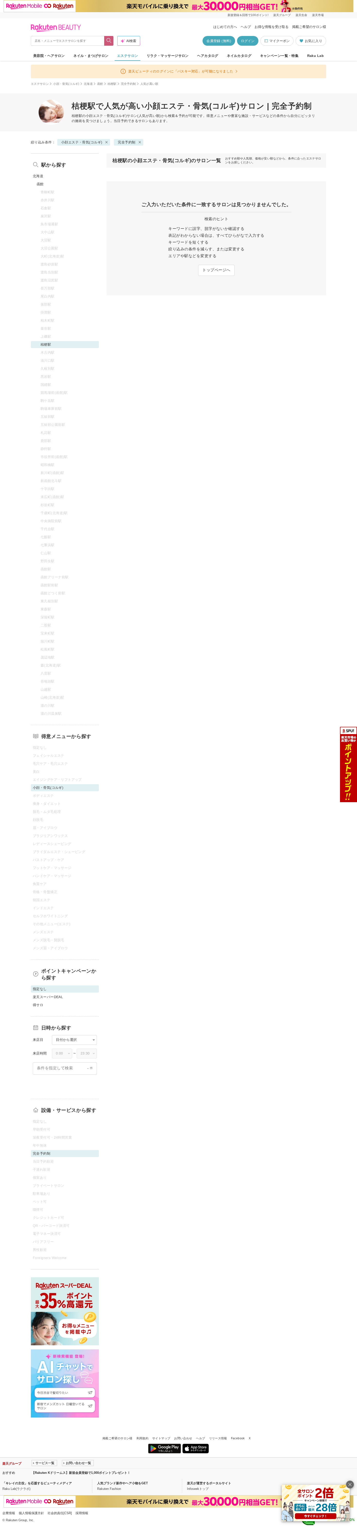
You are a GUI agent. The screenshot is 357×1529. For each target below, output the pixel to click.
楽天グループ (282, 15)
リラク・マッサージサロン (168, 56)
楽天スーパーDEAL (48, 997)
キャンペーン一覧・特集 (279, 56)
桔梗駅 (112, 84)
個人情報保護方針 (31, 1513)
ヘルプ (246, 27)
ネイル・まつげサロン (90, 56)
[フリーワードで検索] (109, 41)
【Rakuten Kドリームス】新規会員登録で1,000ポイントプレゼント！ (81, 1473)
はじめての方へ (225, 27)
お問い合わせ (183, 1438)
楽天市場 (318, 15)
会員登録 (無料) (218, 41)
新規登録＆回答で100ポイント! (248, 15)
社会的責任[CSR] (60, 1513)
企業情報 (8, 1513)
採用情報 (82, 1513)
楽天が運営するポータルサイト (209, 1483)
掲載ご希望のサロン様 (309, 27)
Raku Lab (315, 56)
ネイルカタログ (239, 56)
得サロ (38, 1005)
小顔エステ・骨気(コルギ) (106, 116)
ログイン (248, 41)
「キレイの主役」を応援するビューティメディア (37, 1483)
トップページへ (216, 270)
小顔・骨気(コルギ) (66, 84)
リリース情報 (218, 1438)
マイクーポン (279, 41)
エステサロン (127, 56)
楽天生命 (301, 15)
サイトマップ (161, 1438)
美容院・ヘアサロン (49, 56)
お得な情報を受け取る (272, 27)
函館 (100, 84)
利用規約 (142, 1438)
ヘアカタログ (207, 56)
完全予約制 (128, 84)
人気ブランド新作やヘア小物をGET (122, 1483)
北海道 (88, 84)
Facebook (238, 1438)
